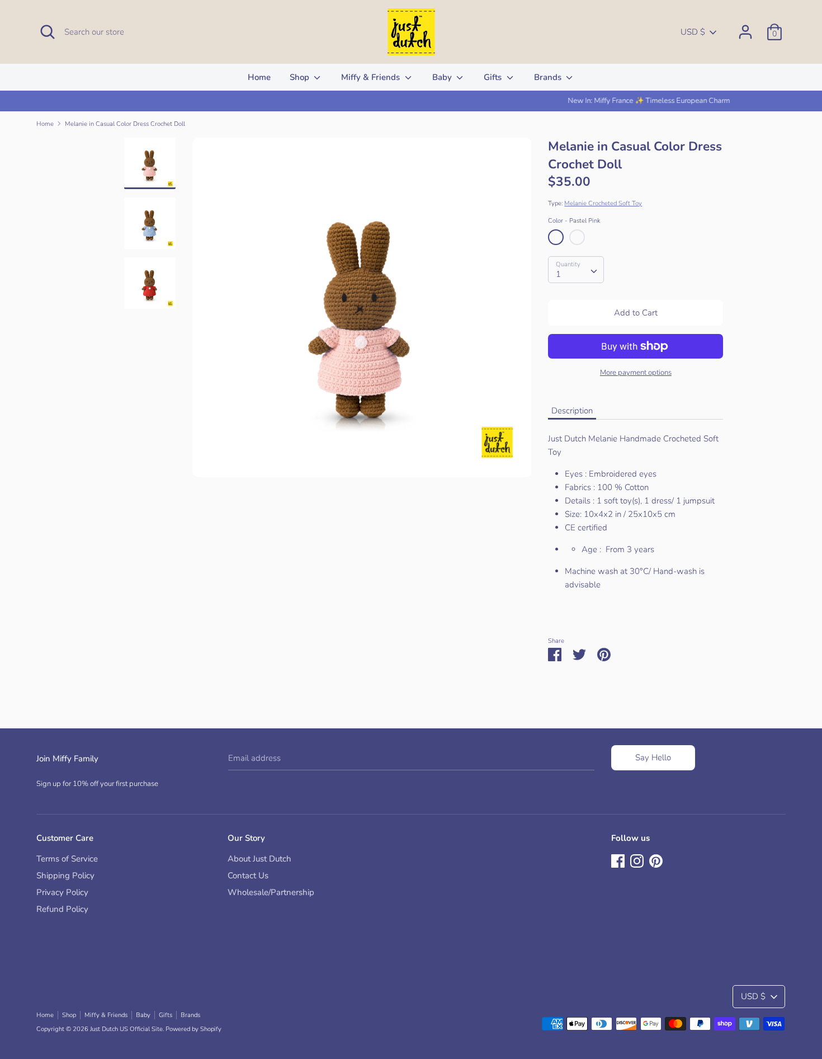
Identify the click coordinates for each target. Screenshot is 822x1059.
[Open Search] (47, 32)
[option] (411, 101)
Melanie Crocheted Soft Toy (603, 203)
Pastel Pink (556, 237)
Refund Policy (62, 909)
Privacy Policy (62, 892)
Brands (549, 77)
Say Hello (653, 757)
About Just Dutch (259, 858)
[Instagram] (637, 859)
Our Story (246, 838)
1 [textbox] (558, 274)
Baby (443, 77)
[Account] (745, 27)
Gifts (494, 77)
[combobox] (576, 269)
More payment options (636, 373)
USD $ (693, 31)
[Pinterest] (656, 859)
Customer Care (64, 838)
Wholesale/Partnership (271, 892)
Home (259, 77)
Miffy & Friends (371, 77)
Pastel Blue (577, 237)
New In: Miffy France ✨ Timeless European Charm (411, 101)
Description (572, 410)
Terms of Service (67, 858)
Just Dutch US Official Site (126, 1029)
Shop (300, 77)
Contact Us (248, 875)
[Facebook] (618, 859)
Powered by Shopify (193, 1029)
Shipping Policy (65, 875)
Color (574, 220)
